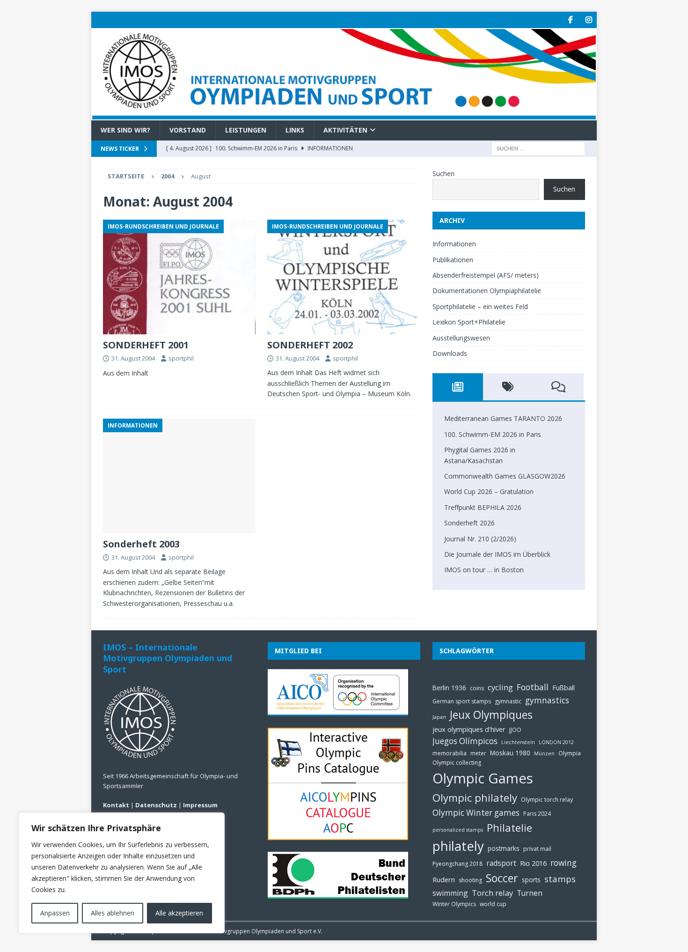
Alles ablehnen (112, 912)
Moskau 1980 (510, 752)
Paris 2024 (537, 814)
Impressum (200, 805)
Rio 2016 (533, 863)
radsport (501, 863)
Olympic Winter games (476, 812)
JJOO (515, 730)
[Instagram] (588, 20)
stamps (560, 879)
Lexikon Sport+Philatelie (468, 321)
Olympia (569, 753)
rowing (563, 862)
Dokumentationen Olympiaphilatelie (486, 290)
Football (533, 687)
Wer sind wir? (125, 129)
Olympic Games (482, 778)
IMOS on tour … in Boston (484, 569)
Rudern (443, 879)
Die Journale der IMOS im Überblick (497, 554)
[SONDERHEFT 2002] (343, 277)
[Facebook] (570, 20)
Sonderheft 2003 (141, 544)
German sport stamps (461, 701)
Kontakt (116, 805)
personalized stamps (457, 830)
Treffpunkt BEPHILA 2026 (482, 507)
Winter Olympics (454, 904)
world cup (493, 904)
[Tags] (508, 386)
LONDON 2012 (556, 742)
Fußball (563, 687)
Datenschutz (156, 805)
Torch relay (492, 892)
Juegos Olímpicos (465, 741)
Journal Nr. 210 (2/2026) (480, 538)
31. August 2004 (133, 358)
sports (531, 879)
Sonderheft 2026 (469, 522)
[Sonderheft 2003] (179, 476)
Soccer (502, 878)
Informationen (454, 243)
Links (294, 129)
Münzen (544, 753)
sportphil (181, 358)
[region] (122, 872)
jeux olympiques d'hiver (468, 729)
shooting (470, 880)
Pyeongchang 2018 (457, 864)
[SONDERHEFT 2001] (179, 277)
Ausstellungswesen (461, 337)
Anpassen (55, 912)
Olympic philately (474, 797)
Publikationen (452, 259)
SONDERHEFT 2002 (310, 345)
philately (458, 846)
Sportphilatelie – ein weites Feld (480, 306)
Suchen (443, 173)
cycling (500, 687)
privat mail (537, 849)
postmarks (504, 848)
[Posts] (457, 386)
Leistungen (245, 129)
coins (477, 688)
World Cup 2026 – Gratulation (489, 491)
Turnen (529, 893)
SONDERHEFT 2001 (146, 345)
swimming (450, 893)
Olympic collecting (456, 763)
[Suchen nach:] (538, 147)
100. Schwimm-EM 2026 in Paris (492, 434)
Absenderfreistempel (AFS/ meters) (485, 275)
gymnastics (547, 700)
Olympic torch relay (547, 800)
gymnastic (508, 701)
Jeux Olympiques (491, 715)
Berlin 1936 (449, 687)
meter (478, 753)
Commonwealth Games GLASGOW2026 (504, 476)
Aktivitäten (345, 129)
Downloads (449, 353)
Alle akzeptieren (179, 912)
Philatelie (509, 827)
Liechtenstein (518, 742)
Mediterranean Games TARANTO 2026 (503, 418)
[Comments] (558, 386)
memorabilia (449, 753)
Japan (439, 717)
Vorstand (187, 129)
